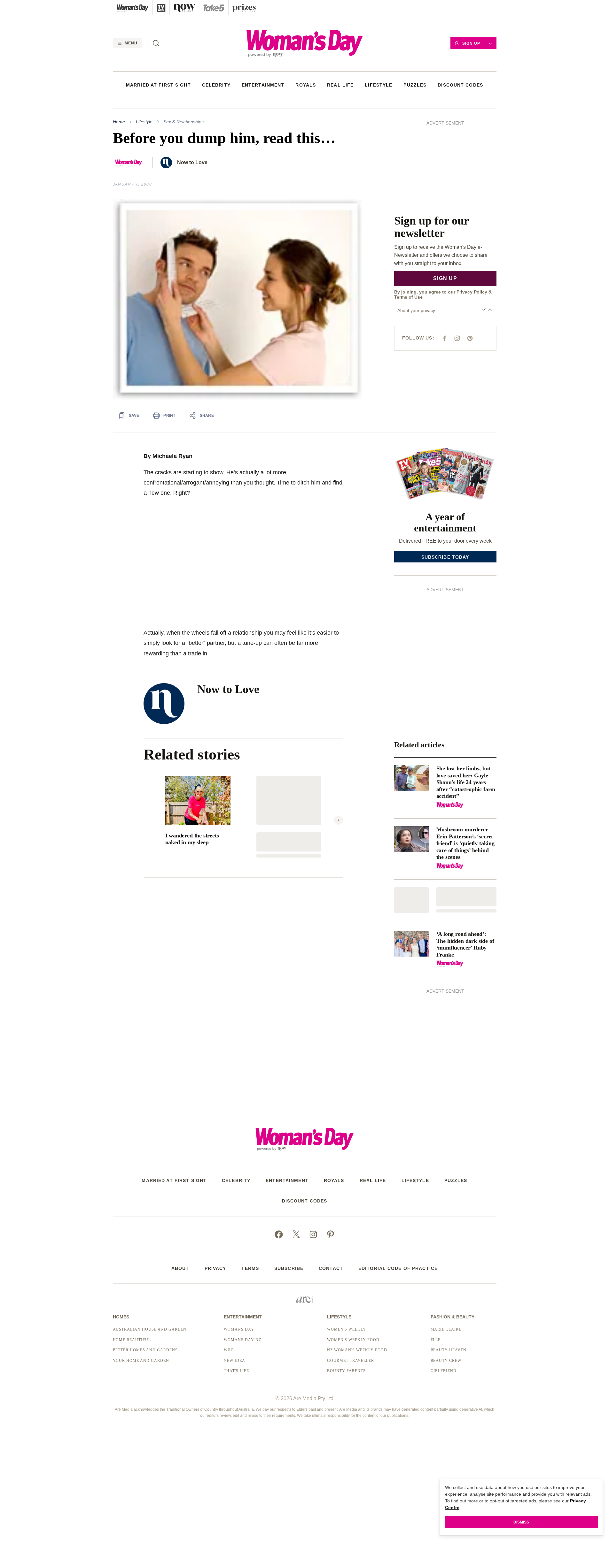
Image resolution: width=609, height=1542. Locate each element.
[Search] (156, 43)
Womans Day (239, 1329)
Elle (436, 1340)
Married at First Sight (158, 85)
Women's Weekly (346, 1329)
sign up (445, 278)
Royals (305, 85)
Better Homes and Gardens (145, 1350)
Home (119, 121)
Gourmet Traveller (350, 1360)
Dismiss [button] (521, 1522)
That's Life (236, 1371)
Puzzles (414, 85)
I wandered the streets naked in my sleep (192, 839)
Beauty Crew (446, 1360)
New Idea (234, 1360)
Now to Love (192, 162)
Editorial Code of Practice (398, 1268)
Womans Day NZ (242, 1340)
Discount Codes (460, 85)
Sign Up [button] (471, 43)
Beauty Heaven (448, 1350)
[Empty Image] (411, 900)
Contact (331, 1268)
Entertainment (263, 85)
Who (229, 1350)
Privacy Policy (472, 291)
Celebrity (216, 85)
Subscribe (288, 1268)
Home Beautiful (132, 1340)
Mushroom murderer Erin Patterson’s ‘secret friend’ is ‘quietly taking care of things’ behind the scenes (465, 843)
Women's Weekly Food (353, 1340)
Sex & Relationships (183, 121)
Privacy (215, 1268)
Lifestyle (378, 85)
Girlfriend (444, 1371)
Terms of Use (408, 297)
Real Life (340, 85)
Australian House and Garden (150, 1329)
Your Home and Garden (141, 1360)
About (180, 1268)
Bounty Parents (346, 1371)
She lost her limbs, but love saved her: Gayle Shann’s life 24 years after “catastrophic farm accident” (466, 782)
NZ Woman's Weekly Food (357, 1350)
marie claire (446, 1329)
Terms (250, 1268)
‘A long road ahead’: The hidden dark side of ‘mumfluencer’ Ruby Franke (465, 944)
